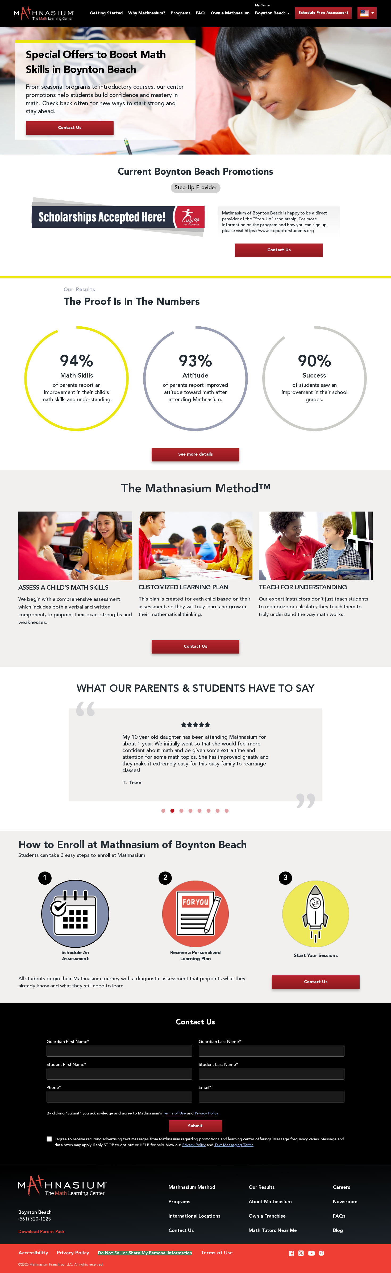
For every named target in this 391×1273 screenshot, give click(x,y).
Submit (195, 1126)
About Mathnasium (270, 1201)
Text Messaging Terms (233, 1145)
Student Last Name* (218, 1065)
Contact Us (181, 1230)
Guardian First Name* (68, 1042)
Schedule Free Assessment (323, 13)
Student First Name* (66, 1065)
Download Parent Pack (41, 1232)
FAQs (339, 1216)
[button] (163, 810)
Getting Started (106, 13)
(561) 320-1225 (34, 1219)
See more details (195, 454)
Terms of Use (174, 1113)
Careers (341, 1187)
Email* (205, 1088)
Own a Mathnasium (230, 13)
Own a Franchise (267, 1216)
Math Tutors (273, 1230)
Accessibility (33, 1253)
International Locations (195, 1216)
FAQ (200, 13)
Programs (180, 13)
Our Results (262, 1187)
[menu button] (367, 13)
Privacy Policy (206, 1113)
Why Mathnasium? (146, 13)
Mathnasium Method (192, 1187)
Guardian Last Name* (220, 1042)
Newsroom (345, 1201)
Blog (338, 1230)
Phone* (54, 1088)
